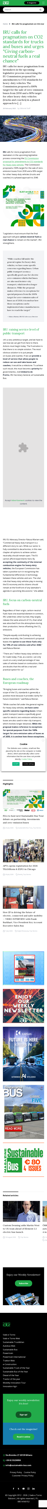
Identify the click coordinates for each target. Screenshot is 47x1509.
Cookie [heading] (23, 744)
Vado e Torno (9, 1334)
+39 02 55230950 (13, 1460)
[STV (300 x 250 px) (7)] (23, 968)
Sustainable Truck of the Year (16, 1368)
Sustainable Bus (10, 1349)
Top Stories (37, 828)
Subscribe (23, 1283)
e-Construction (10, 1364)
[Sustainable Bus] (6, 3)
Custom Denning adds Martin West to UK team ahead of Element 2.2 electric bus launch (21, 1228)
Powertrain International (14, 1357)
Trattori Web (9, 1360)
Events (20, 874)
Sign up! (23, 1414)
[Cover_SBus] (23, 1112)
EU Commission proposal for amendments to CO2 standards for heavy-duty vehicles (23, 161)
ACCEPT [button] (16, 764)
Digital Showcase (23, 931)
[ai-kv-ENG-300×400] (23, 1054)
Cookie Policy (30, 1472)
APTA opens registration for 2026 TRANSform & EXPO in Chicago (20, 867)
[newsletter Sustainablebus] (23, 1006)
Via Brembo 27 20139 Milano (18, 1455)
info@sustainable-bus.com (18, 1465)
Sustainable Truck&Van (13, 1342)
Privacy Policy (16, 1472)
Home (5, 24)
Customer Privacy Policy (23, 1475)
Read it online (23, 1436)
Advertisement (17, 500)
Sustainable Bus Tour (25, 828)
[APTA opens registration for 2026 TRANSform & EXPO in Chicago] (23, 850)
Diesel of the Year (11, 1375)
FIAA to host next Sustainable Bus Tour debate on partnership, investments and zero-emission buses (23, 819)
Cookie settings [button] (28, 764)
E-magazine (31, 3)
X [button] (43, 740)
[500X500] (23, 205)
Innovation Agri (10, 1386)
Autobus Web (9, 1346)
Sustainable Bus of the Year (15, 1371)
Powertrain (8, 1353)
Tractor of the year (11, 1379)
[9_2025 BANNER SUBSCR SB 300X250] (23, 1160)
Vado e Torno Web (11, 1338)
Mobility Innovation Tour (14, 1382)
